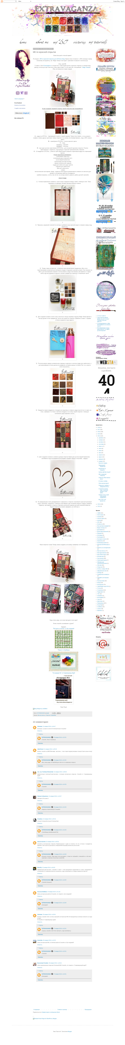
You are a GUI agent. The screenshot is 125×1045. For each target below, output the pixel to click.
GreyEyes (40, 819)
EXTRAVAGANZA (46, 737)
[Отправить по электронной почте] (53, 713)
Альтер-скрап (100, 518)
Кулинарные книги (102, 542)
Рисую (99, 582)
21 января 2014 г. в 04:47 (49, 726)
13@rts (99, 513)
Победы (99, 572)
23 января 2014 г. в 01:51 (60, 737)
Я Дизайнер (53, 715)
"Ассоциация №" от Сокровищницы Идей (63, 673)
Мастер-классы (41, 715)
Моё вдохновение (102, 552)
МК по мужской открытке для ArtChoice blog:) (52, 59)
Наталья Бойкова (42, 891)
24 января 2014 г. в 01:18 (53, 891)
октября (101, 442)
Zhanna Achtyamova (42, 796)
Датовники (100, 529)
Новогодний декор (102, 560)
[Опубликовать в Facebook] (58, 713)
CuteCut (99, 608)
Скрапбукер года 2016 (103, 586)
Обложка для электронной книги (102, 562)
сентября (101, 444)
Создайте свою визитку (19, 108)
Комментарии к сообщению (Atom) (51, 1012)
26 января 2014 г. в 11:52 (49, 940)
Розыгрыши (100, 584)
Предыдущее (88, 1009)
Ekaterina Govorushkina (19, 105)
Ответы (41, 734)
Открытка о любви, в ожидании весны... (104, 486)
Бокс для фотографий (103, 526)
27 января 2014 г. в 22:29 (60, 854)
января (101, 461)
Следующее (36, 1009)
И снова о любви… (103, 481)
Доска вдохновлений (102, 531)
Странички (100, 590)
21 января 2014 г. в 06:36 (60, 772)
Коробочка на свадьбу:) (102, 469)
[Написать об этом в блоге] (55, 713)
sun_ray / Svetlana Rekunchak (45, 772)
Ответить (39, 731)
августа (101, 446)
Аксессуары (100, 514)
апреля (101, 455)
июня (100, 450)
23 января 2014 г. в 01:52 (60, 760)
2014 (99, 436)
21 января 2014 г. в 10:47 (55, 796)
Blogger (70, 1031)
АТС (98, 522)
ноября (101, 440)
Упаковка (99, 595)
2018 (99, 427)
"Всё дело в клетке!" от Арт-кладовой (63, 628)
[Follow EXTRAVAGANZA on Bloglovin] (22, 114)
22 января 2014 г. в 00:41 (49, 819)
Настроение (100, 558)
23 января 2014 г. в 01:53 (60, 784)
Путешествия (100, 580)
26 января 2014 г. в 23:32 (55, 963)
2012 (99, 506)
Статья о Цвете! (101, 315)
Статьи (99, 588)
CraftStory (99, 606)
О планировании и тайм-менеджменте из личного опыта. (103, 325)
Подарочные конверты (103, 574)
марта (100, 457)
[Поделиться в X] (56, 713)
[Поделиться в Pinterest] (60, 713)
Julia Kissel (40, 749)
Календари (100, 537)
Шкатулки (99, 601)
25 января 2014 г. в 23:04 (49, 914)
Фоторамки (100, 597)
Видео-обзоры (101, 527)
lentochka (39, 940)
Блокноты (99, 524)
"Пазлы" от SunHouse (64, 650)
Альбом (99, 516)
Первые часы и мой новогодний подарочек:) (104, 496)
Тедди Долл (100, 592)
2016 (99, 431)
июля (100, 448)
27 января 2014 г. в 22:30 (60, 880)
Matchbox (99, 610)
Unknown (39, 726)
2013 (99, 504)
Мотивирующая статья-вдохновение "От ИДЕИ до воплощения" (103, 329)
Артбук (99, 520)
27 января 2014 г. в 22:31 (60, 928)
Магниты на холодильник (103, 547)
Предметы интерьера (103, 577)
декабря (101, 437)
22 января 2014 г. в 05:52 (52, 841)
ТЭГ (98, 593)
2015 (99, 433)
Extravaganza (47, 65)
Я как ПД (99, 605)
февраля (101, 459)
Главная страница (62, 1009)
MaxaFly (39, 867)
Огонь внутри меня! (104, 483)
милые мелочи (41, 841)
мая (100, 452)
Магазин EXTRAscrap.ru (103, 544)
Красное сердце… (103, 463)
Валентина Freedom (42, 963)
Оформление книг (102, 570)
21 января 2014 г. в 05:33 (50, 749)
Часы (98, 599)
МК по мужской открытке (102, 475)
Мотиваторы (100, 556)
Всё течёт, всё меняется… (102, 500)
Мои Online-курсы (101, 554)
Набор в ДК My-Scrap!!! (104, 472)
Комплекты (100, 540)
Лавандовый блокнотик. (102, 466)
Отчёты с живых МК (102, 569)
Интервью (99, 535)
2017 (99, 429)
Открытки (48, 715)
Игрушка (99, 533)
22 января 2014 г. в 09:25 (48, 867)
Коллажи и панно (101, 539)
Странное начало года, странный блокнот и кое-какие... (103, 490)
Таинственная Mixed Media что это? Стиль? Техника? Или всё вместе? (103, 319)
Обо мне (99, 565)
